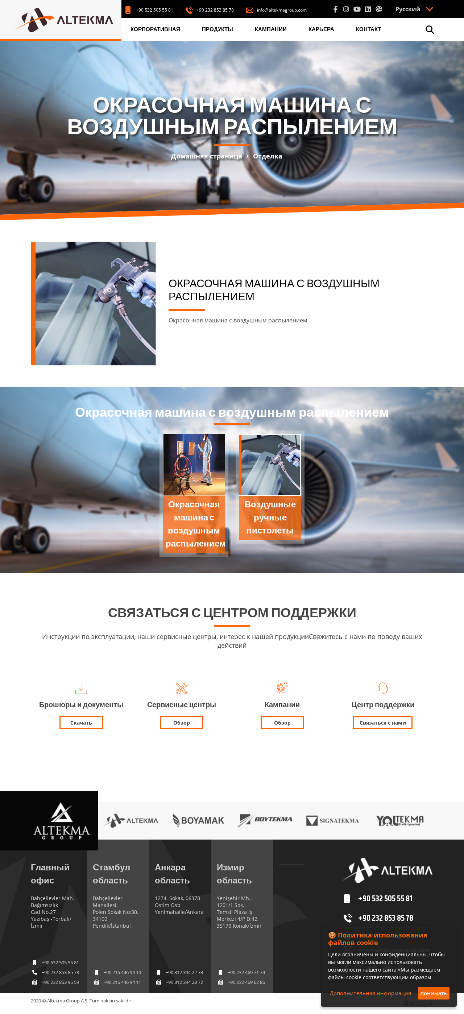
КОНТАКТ (368, 29)
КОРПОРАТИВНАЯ (155, 29)
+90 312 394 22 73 (184, 972)
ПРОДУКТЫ (217, 29)
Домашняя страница (206, 156)
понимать (433, 993)
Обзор (181, 722)
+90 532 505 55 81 (154, 10)
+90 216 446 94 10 (122, 972)
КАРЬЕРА (321, 29)
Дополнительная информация (370, 993)
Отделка (267, 156)
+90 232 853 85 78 (215, 10)
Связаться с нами (383, 722)
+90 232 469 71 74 (246, 972)
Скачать (81, 722)
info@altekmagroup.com (282, 10)
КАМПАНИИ (271, 29)
